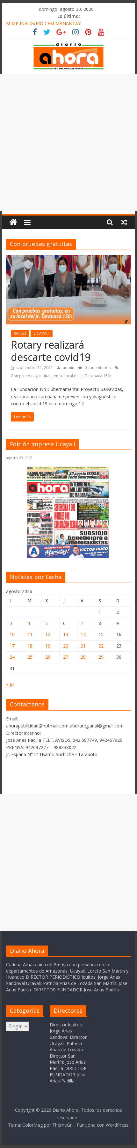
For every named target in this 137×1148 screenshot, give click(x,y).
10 (12, 634)
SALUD (20, 333)
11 (29, 634)
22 (101, 646)
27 (65, 657)
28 (83, 657)
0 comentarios (97, 367)
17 (12, 646)
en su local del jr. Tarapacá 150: (82, 376)
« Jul (10, 684)
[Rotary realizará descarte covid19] (68, 258)
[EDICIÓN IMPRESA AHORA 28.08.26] (68, 557)
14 (83, 634)
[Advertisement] (68, 142)
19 (47, 646)
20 (65, 646)
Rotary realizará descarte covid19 (50, 351)
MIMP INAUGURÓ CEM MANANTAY (43, 23)
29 (101, 657)
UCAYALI (41, 333)
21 (83, 646)
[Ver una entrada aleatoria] (124, 222)
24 (12, 657)
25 (29, 657)
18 (29, 646)
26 (47, 657)
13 (65, 634)
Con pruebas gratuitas (31, 376)
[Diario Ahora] (13, 222)
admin (69, 367)
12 (47, 634)
